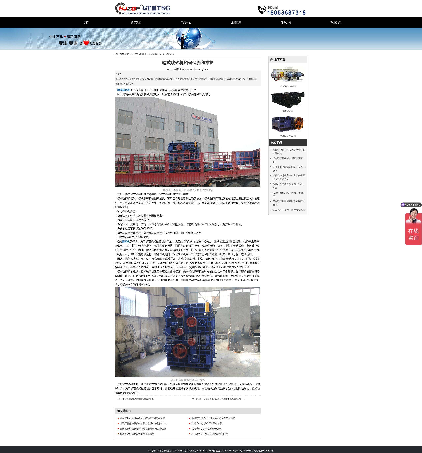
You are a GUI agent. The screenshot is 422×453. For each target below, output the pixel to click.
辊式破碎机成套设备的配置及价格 (137, 433)
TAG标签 (270, 451)
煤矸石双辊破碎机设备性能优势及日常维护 (213, 418)
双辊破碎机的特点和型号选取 (206, 428)
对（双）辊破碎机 (288, 86)
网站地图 (257, 451)
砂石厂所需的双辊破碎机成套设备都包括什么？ (144, 423)
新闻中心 (154, 54)
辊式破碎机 (123, 90)
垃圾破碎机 (288, 111)
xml (263, 451)
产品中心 (186, 22)
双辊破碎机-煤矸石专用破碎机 (206, 423)
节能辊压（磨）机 (288, 136)
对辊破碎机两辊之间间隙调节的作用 (209, 433)
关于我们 (136, 22)
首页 (86, 22)
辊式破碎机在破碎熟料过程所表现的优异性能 (143, 428)
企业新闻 (167, 54)
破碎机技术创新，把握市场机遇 (289, 210)
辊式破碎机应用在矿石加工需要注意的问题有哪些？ (222, 399)
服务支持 (286, 22)
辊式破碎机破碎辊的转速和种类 (140, 399)
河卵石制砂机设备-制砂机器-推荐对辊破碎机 (142, 418)
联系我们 (336, 22)
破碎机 (126, 241)
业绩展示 (236, 22)
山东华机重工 (139, 54)
